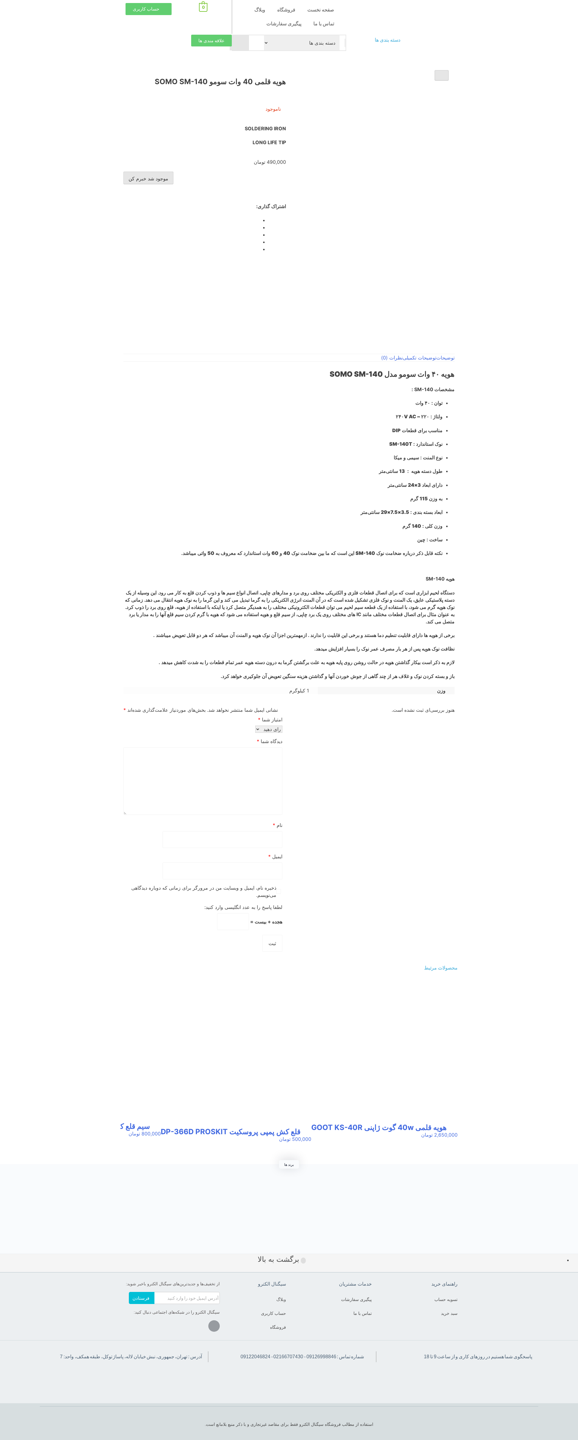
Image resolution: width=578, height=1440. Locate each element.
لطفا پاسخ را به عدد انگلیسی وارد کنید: (243, 907)
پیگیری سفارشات (283, 23)
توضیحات (445, 358)
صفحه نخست (320, 9)
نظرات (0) (392, 358)
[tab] (445, 357)
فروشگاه (286, 9)
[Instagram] (214, 1326)
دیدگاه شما (269, 741)
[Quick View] (452, 1141)
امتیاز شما (270, 720)
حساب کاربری (273, 1313)
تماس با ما (323, 23)
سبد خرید (449, 1313)
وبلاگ (259, 9)
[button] (432, 43)
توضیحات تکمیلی (419, 358)
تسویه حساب (446, 1299)
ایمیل (275, 856)
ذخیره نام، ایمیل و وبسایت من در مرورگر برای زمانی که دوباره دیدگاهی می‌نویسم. (203, 891)
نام (277, 825)
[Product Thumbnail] (442, 75)
